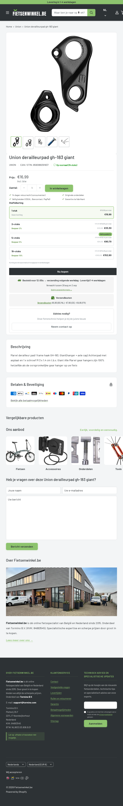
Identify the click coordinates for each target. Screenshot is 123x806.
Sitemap (55, 721)
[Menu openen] (7, 12)
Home (9, 26)
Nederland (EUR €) (38, 764)
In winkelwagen (59, 188)
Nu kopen (62, 271)
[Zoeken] (91, 12)
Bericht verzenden (22, 546)
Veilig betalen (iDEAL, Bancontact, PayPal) (31, 199)
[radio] (61, 212)
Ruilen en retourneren (61, 698)
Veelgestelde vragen (60, 687)
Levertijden (56, 692)
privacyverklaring (105, 714)
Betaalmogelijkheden (61, 709)
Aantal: (13, 187)
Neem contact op (61, 326)
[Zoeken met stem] (79, 12)
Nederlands (13, 764)
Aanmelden (95, 723)
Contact (54, 681)
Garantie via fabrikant (75, 199)
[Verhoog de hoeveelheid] (40, 188)
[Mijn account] (117, 12)
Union (18, 26)
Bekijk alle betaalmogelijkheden (29, 400)
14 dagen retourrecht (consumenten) (28, 195)
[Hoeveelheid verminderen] (24, 188)
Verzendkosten (44, 303)
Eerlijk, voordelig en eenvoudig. (99, 429)
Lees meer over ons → (19, 640)
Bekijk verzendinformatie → (61, 290)
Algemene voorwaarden (62, 715)
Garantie (55, 704)
